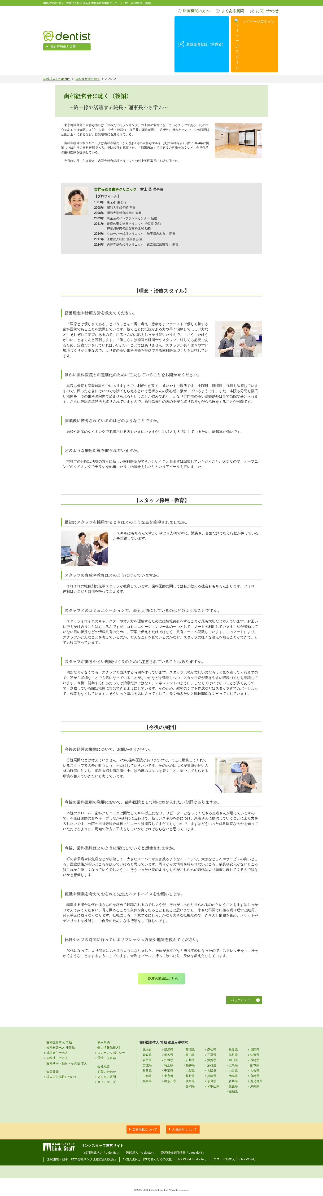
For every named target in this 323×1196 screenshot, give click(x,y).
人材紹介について (184, 1129)
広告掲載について (144, 1129)
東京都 (168, 1076)
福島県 (147, 1081)
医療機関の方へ (196, 11)
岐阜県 (190, 1081)
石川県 (190, 1060)
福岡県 (254, 1049)
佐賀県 (254, 1055)
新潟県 (190, 1049)
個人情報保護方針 (109, 1047)
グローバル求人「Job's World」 (235, 1159)
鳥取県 (233, 1049)
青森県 (147, 1055)
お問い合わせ (267, 11)
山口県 (233, 1070)
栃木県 (168, 1055)
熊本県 (254, 1065)
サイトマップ (106, 1082)
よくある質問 (232, 11)
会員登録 (52, 1071)
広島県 (233, 1065)
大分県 (254, 1070)
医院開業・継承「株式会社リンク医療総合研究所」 (82, 1159)
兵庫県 (211, 1076)
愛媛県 (233, 1086)
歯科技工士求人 (57, 1058)
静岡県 (190, 1086)
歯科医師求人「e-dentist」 (102, 1152)
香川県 (233, 1081)
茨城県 (168, 1060)
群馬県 (168, 1049)
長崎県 (254, 1060)
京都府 (211, 1065)
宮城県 (147, 1065)
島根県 (233, 1055)
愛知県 (211, 1049)
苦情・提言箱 (106, 1058)
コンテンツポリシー (111, 1052)
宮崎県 (254, 1076)
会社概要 (103, 1066)
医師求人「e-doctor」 (141, 1152)
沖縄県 (254, 1086)
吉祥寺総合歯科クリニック (115, 189)
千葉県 (168, 1070)
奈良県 (211, 1081)
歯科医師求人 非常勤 (60, 1047)
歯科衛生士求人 (57, 1052)
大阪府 (211, 1070)
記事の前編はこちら (163, 978)
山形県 (147, 1076)
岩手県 (147, 1060)
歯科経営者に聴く (87, 79)
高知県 (233, 1091)
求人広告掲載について (61, 1077)
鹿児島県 (256, 1081)
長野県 (190, 1076)
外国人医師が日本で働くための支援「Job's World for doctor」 (165, 1159)
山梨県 (190, 1070)
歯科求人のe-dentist (56, 79)
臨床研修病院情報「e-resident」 (183, 1152)
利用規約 (103, 1042)
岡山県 (233, 1060)
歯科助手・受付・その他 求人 (66, 1063)
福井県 (190, 1065)
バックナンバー (242, 1000)
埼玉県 (168, 1065)
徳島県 (233, 1076)
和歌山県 (213, 1086)
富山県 (190, 1055)
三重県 (211, 1055)
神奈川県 (170, 1081)
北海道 (147, 1049)
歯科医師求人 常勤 (63, 47)
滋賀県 (211, 1060)
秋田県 (147, 1070)
